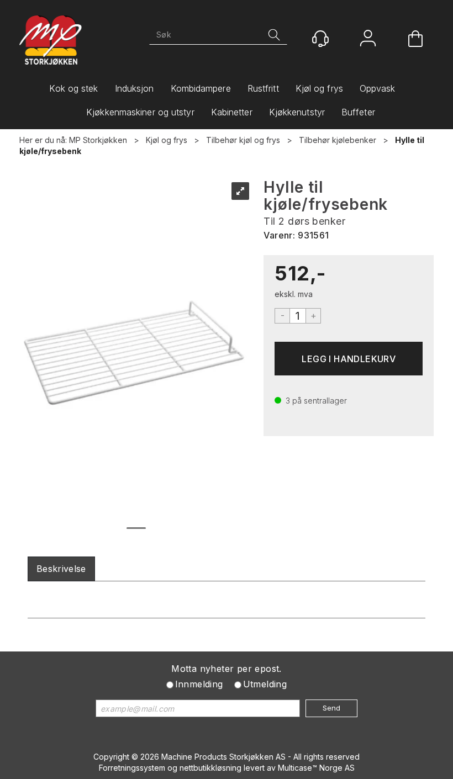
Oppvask (378, 88)
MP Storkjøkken (98, 140)
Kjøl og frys (319, 88)
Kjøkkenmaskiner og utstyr (140, 112)
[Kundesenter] (320, 38)
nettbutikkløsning (210, 767)
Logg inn (367, 39)
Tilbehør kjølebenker (337, 140)
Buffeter (358, 112)
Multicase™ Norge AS (316, 767)
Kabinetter (231, 112)
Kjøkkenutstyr (297, 112)
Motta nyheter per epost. (226, 668)
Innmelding (199, 684)
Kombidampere (201, 88)
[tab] (61, 569)
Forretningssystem (132, 767)
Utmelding (265, 684)
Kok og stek (73, 88)
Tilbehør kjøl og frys (243, 140)
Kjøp (349, 358)
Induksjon (134, 88)
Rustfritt (263, 88)
